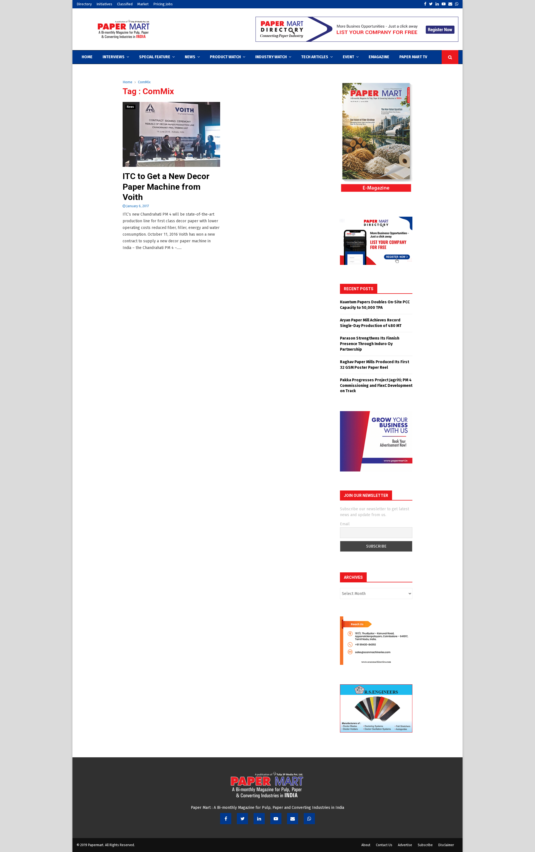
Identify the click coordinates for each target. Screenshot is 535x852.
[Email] (292, 818)
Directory (84, 4)
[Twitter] (242, 818)
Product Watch (225, 57)
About (365, 845)
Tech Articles (314, 57)
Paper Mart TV (413, 57)
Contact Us (384, 845)
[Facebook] (225, 818)
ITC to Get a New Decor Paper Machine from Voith (166, 186)
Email (345, 524)
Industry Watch (271, 57)
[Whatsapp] (309, 818)
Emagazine (379, 57)
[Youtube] (275, 818)
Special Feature (154, 57)
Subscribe (425, 845)
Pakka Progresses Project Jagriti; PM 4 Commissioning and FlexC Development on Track (376, 385)
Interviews (114, 57)
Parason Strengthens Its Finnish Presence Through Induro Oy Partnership (369, 343)
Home (87, 57)
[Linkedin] (259, 818)
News (190, 57)
